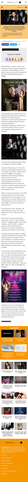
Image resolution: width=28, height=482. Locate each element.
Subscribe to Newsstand (7, 463)
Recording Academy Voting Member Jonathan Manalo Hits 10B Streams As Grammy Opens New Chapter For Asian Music (7, 434)
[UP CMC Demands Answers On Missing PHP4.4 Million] (20, 348)
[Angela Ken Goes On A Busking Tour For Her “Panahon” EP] (7, 411)
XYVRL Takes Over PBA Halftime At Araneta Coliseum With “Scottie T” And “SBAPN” (7, 387)
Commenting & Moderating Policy (9, 471)
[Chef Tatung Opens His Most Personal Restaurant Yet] (20, 333)
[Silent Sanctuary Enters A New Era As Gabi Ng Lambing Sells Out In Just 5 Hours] (7, 395)
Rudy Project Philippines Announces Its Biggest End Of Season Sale (7, 340)
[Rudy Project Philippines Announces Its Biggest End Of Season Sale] (7, 333)
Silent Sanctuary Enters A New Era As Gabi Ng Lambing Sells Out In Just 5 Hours (7, 402)
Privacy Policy (4, 468)
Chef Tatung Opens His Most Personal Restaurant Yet (20, 340)
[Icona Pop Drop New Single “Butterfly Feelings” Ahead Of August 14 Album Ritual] (20, 426)
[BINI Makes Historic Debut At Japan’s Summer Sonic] (20, 380)
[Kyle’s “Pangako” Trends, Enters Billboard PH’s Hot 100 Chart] (20, 365)
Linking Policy (4, 473)
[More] (19, 44)
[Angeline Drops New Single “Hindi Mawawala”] (7, 365)
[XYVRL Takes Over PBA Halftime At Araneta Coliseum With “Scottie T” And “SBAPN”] (7, 380)
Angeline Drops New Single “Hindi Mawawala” (7, 371)
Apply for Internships (6, 460)
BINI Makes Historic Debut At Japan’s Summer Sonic (20, 386)
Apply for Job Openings (6, 457)
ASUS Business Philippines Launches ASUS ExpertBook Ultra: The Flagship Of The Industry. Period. (7, 355)
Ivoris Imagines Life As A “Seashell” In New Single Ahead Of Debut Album (20, 402)
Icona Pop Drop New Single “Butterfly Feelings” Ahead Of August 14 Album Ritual (20, 432)
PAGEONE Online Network (8, 41)
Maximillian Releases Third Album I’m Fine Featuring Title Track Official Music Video (20, 418)
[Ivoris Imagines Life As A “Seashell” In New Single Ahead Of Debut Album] (20, 395)
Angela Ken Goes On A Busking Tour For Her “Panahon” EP (7, 417)
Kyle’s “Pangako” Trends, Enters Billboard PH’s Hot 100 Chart (20, 372)
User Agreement (5, 465)
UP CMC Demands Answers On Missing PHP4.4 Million (20, 354)
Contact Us (3, 455)
